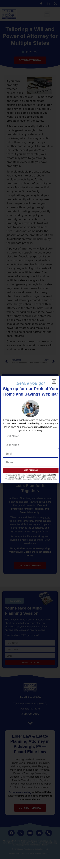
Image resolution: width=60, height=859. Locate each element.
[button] (54, 381)
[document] (30, 429)
